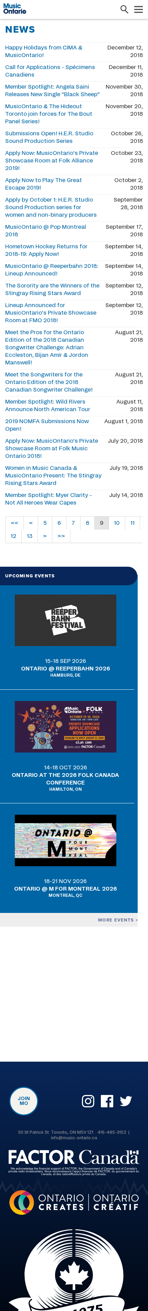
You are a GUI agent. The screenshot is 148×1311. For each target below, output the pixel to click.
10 (117, 523)
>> (61, 536)
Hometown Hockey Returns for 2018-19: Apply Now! (46, 250)
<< (14, 523)
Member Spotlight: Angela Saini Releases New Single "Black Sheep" (52, 90)
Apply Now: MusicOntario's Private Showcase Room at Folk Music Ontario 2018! (51, 448)
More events (117, 920)
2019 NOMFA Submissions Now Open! (47, 425)
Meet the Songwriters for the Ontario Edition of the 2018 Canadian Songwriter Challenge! (49, 382)
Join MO (24, 1101)
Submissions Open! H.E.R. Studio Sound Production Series (49, 137)
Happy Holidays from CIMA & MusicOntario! (43, 51)
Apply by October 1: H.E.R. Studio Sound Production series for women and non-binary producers (51, 207)
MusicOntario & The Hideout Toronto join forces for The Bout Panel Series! (48, 114)
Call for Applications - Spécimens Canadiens (50, 71)
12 (13, 536)
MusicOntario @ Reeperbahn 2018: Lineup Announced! (51, 269)
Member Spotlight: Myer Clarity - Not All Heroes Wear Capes (48, 499)
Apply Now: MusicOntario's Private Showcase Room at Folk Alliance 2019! (51, 160)
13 (29, 536)
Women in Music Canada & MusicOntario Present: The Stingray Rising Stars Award (53, 475)
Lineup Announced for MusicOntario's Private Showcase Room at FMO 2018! (50, 313)
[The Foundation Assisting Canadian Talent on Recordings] (74, 1164)
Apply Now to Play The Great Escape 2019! (43, 184)
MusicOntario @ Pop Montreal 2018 (45, 230)
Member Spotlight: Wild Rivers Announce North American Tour (47, 405)
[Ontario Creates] (74, 1203)
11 (132, 523)
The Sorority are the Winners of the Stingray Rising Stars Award (52, 289)
